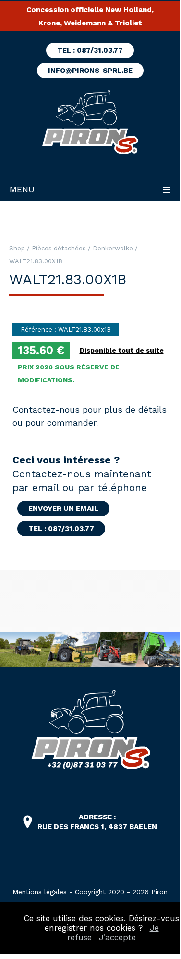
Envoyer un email (63, 508)
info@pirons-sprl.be (90, 70)
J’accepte (117, 937)
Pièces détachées (59, 248)
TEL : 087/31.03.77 (90, 50)
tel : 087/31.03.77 (61, 528)
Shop (17, 248)
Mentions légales (39, 892)
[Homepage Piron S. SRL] (90, 123)
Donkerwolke (113, 248)
